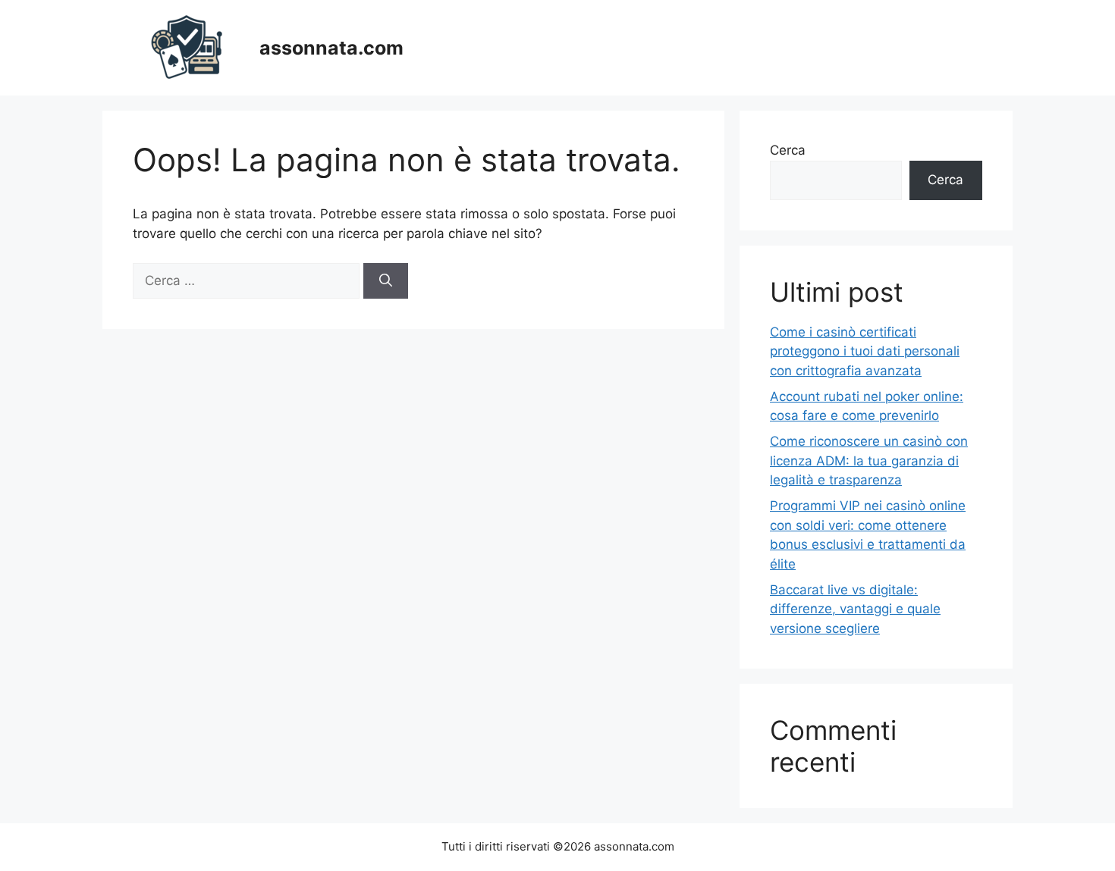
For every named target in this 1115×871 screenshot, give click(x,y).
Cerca (788, 150)
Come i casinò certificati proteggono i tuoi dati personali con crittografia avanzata (865, 351)
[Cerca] (385, 281)
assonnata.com (331, 47)
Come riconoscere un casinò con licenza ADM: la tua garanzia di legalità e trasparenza (869, 460)
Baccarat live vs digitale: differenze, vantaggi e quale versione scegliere (855, 609)
